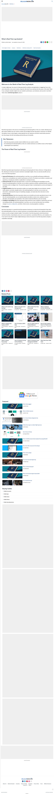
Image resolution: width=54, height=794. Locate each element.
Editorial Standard (11, 783)
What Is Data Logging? (27, 404)
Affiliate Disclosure (47, 783)
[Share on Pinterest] (45, 42)
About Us (4, 783)
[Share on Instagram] (6, 291)
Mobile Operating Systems (9, 502)
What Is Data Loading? (27, 452)
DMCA (30, 785)
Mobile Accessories (7, 491)
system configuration (12, 204)
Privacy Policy (36, 783)
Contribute (30, 783)
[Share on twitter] (43, 42)
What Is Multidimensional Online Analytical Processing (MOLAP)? (35, 438)
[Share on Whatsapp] (47, 42)
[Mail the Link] (51, 42)
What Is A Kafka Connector (28, 411)
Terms (41, 783)
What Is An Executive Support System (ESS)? (31, 473)
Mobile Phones (7, 499)
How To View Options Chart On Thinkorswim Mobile (46, 325)
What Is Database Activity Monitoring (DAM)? (45, 308)
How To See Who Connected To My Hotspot (31, 445)
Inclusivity (18, 783)
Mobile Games (6, 496)
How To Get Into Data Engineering (29, 459)
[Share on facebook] (41, 42)
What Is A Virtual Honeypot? (28, 466)
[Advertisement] (26, 790)
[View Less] (11, 291)
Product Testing (24, 783)
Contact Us (25, 785)
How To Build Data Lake (27, 480)
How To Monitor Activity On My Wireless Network (20, 342)
